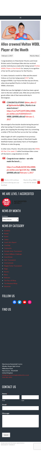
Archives (5, 216)
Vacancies (7, 286)
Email (4, 405)
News (37, 56)
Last (23, 400)
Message (5, 413)
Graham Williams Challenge (13, 254)
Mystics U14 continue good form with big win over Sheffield (10, 182)
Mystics (32, 56)
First (3, 400)
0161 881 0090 (7, 377)
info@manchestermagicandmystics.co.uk (15, 375)
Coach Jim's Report (10, 242)
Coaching (7, 245)
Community (8, 248)
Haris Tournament (10, 260)
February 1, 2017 (26, 173)
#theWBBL (31, 111)
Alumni (6, 233)
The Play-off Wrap (10, 280)
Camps (6, 239)
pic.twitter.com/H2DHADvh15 (19, 114)
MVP (27, 78)
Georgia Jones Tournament (13, 251)
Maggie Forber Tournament (13, 266)
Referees (7, 277)
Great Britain (8, 257)
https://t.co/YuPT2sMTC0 (17, 111)
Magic (6, 269)
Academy (7, 230)
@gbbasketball (14, 105)
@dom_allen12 (30, 102)
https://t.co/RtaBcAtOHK (17, 167)
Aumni (6, 236)
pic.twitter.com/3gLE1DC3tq (18, 170)
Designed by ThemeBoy (8, 444)
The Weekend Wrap (10, 283)
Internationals (8, 263)
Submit (6, 435)
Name (5, 394)
